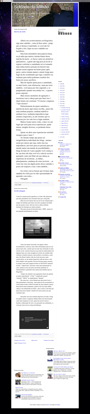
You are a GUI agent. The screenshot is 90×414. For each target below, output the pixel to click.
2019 (61, 99)
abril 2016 (63, 127)
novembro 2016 (65, 109)
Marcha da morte (20, 32)
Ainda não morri (63, 188)
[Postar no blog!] (16, 184)
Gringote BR (63, 197)
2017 (61, 103)
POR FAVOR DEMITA (26, 394)
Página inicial (34, 340)
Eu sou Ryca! (63, 192)
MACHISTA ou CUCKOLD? (28, 373)
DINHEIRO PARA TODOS (27, 380)
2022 (61, 92)
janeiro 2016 (64, 134)
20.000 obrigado (19, 191)
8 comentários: (46, 182)
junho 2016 (64, 125)
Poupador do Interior (65, 174)
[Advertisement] (67, 58)
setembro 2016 (64, 118)
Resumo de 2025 (63, 193)
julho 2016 (63, 123)
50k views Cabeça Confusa (59, 374)
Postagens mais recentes (19, 340)
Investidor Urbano (64, 180)
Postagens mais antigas (49, 340)
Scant (61, 142)
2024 (61, 88)
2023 (61, 90)
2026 (61, 83)
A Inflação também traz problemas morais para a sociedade (65, 152)
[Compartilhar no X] (18, 184)
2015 (61, 137)
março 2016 (64, 129)
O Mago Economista (65, 149)
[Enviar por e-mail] (15, 184)
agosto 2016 (64, 121)
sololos (47, 404)
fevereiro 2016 (64, 132)
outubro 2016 (64, 116)
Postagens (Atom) (22, 343)
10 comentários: (46, 334)
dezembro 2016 (65, 107)
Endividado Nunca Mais (65, 187)
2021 (61, 94)
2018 (61, 101)
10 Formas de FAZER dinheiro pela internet (63, 367)
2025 (61, 86)
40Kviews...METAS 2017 (59, 351)
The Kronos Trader (64, 156)
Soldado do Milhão (31, 6)
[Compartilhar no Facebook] (19, 184)
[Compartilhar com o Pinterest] (20, 184)
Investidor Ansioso (64, 163)
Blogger (58, 404)
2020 (61, 97)
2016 (61, 105)
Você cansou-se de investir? (66, 164)
